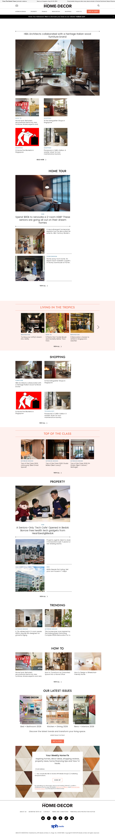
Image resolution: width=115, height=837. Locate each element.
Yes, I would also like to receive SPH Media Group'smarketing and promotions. (56, 774)
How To (79, 11)
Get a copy (93, 11)
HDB (42, 214)
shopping (57, 357)
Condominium (52, 256)
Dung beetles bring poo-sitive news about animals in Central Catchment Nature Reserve (59, 1)
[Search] (98, 5)
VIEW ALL (43, 285)
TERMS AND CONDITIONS (60, 812)
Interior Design (20, 11)
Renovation (56, 11)
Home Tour (57, 171)
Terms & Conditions (62, 787)
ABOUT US (23, 812)
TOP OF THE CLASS (57, 434)
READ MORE (40, 159)
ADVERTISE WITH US (35, 812)
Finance (44, 11)
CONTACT (47, 812)
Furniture (19, 380)
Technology (49, 411)
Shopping (68, 11)
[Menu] (16, 6)
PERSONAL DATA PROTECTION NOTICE (82, 812)
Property (34, 11)
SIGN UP (57, 780)
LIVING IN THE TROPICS (57, 307)
